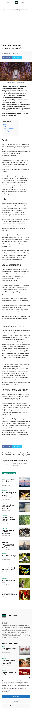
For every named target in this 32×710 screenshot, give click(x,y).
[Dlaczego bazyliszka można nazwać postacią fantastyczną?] (24, 495)
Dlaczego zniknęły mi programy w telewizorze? (8, 453)
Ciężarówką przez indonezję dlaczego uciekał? (8, 519)
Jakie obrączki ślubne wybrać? (9, 649)
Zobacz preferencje (16, 706)
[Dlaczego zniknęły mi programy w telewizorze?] (24, 507)
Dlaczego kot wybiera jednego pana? (9, 581)
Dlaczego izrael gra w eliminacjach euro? (9, 556)
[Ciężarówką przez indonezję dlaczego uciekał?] (24, 520)
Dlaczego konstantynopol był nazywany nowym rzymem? (8, 545)
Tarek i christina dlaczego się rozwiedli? (9, 593)
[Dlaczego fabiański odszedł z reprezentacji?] (24, 532)
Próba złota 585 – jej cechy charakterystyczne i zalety (9, 674)
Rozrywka (4, 9)
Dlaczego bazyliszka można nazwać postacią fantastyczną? (24, 454)
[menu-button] (7, 2)
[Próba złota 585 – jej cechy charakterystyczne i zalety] (24, 674)
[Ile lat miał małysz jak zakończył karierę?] (24, 570)
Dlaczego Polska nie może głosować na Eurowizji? (8, 481)
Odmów (16, 701)
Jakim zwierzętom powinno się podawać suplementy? (9, 661)
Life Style (4, 646)
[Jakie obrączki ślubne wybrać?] (24, 650)
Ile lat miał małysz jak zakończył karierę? (9, 568)
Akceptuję (16, 696)
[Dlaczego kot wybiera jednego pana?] (24, 583)
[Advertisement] (16, 27)
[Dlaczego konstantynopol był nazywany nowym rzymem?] (24, 545)
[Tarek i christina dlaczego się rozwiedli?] (24, 595)
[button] (29, 677)
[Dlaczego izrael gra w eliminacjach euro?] (24, 558)
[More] (24, 57)
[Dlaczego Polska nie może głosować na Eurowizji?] (24, 482)
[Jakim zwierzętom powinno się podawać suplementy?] (24, 662)
